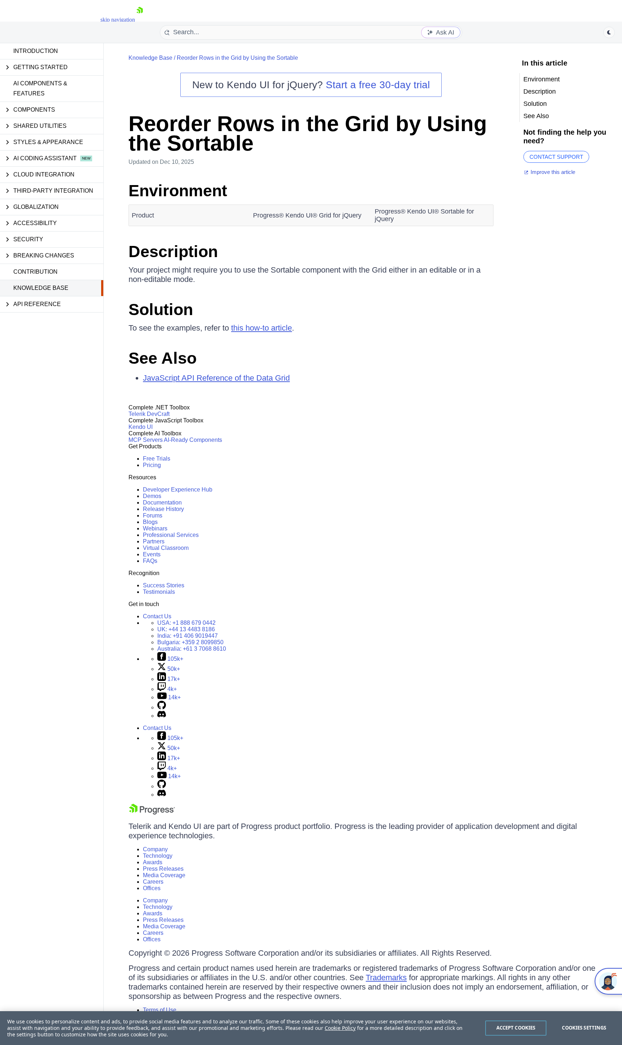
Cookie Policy (340, 1027)
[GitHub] (161, 707)
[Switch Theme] (609, 32)
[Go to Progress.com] (152, 812)
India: (187, 636)
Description (173, 251)
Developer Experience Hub (177, 489)
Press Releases (163, 869)
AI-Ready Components (193, 440)
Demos (152, 496)
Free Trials (156, 459)
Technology (157, 856)
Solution (161, 309)
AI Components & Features (40, 88)
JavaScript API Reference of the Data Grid (216, 377)
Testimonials (159, 592)
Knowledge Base (40, 288)
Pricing (152, 465)
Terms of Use (159, 1010)
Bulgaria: (190, 642)
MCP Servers (146, 440)
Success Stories (163, 585)
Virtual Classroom (166, 548)
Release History (163, 509)
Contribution (35, 272)
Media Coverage (164, 875)
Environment (178, 190)
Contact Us (157, 616)
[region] (311, 1028)
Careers (153, 882)
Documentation (162, 502)
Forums (152, 515)
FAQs (150, 561)
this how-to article (261, 327)
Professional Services (171, 535)
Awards (152, 862)
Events (152, 554)
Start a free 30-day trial (378, 84)
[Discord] (161, 716)
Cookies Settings (584, 1027)
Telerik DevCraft (149, 414)
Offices (152, 888)
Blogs (150, 522)
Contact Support (556, 157)
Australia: (191, 649)
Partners (153, 541)
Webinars (155, 528)
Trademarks (386, 977)
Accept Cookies (516, 1027)
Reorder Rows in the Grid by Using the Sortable (237, 58)
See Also (163, 358)
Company (155, 849)
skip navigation (117, 20)
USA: (186, 623)
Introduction (35, 51)
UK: (186, 629)
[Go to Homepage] (139, 20)
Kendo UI (141, 427)
